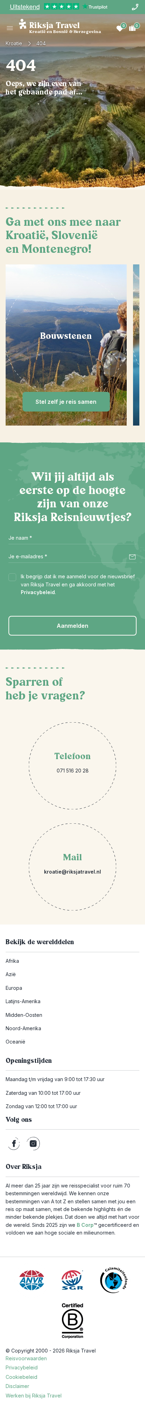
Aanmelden (72, 625)
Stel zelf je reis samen (66, 401)
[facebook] (14, 1143)
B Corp (87, 1225)
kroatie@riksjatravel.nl (72, 872)
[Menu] (10, 28)
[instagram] (33, 1143)
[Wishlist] (119, 28)
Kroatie (14, 43)
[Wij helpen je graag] (135, 7)
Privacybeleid (38, 592)
